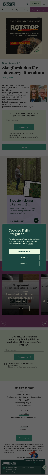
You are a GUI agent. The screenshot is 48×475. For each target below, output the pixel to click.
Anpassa (24, 257)
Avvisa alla (24, 263)
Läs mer (30, 243)
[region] (24, 237)
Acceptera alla (24, 251)
